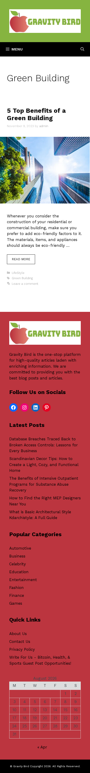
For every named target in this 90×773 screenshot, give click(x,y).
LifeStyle (18, 273)
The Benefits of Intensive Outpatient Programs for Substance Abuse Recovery (43, 484)
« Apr (42, 747)
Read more (21, 259)
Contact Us (19, 641)
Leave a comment (25, 283)
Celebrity (17, 564)
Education (19, 572)
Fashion (16, 587)
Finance (16, 595)
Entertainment (23, 579)
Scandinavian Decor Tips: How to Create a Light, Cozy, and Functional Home (43, 464)
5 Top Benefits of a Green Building (36, 114)
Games (15, 603)
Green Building (22, 278)
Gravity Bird (20, 354)
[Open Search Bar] (82, 49)
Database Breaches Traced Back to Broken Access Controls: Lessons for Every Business (43, 445)
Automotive (20, 548)
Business (17, 556)
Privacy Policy (22, 649)
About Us (18, 633)
